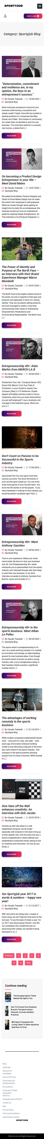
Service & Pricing (9, 1077)
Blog (4, 1064)
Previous (8, 956)
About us (6, 1096)
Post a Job (31, 16)
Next (28, 963)
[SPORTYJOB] (12, 6)
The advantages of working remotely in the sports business (19, 721)
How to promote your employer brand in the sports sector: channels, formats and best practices (24, 1011)
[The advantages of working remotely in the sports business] (22, 699)
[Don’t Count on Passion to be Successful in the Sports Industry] (22, 437)
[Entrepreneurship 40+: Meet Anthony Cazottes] (22, 524)
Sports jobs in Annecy (11, 1117)
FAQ (4, 1106)
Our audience (8, 1087)
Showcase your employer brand (9, 1082)
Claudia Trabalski (15, 99)
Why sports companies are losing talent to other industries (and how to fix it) (25, 1024)
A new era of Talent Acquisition (10, 1091)
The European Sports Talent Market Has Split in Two (24, 997)
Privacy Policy (8, 1110)
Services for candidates (7, 1072)
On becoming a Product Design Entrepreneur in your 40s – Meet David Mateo (21, 180)
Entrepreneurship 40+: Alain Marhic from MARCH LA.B (20, 367)
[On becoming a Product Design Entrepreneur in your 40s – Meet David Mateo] (22, 159)
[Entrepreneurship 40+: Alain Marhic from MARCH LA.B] (22, 348)
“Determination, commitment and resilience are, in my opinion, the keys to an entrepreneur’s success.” (20, 89)
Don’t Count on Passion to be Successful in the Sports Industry (20, 459)
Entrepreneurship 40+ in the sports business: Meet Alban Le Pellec (20, 631)
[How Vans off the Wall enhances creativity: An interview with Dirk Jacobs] (22, 789)
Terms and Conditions (11, 1113)
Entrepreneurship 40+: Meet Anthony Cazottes (20, 543)
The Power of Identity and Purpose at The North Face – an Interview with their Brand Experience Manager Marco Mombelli (20, 274)
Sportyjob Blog (11, 102)
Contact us (7, 1103)
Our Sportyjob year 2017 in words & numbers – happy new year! (21, 897)
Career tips (7, 1067)
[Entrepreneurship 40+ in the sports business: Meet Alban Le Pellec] (22, 610)
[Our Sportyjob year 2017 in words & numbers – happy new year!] (22, 877)
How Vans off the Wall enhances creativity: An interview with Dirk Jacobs (19, 809)
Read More (11, 136)
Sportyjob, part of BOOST (12, 1099)
